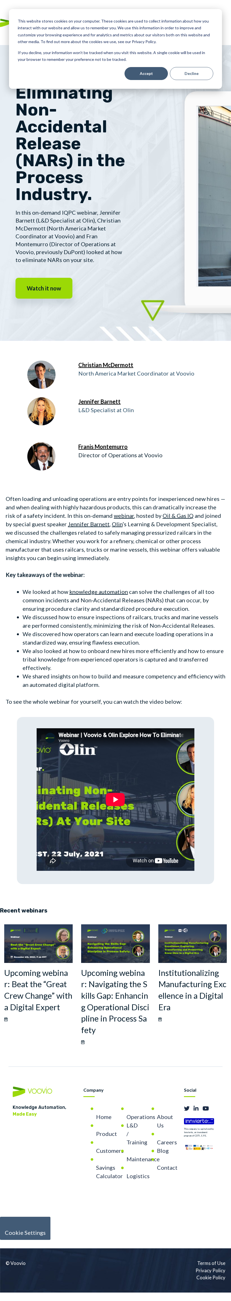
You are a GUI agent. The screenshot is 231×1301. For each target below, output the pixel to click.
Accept (146, 73)
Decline (192, 73)
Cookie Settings (25, 1232)
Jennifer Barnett (89, 524)
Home (104, 1116)
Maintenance (143, 1159)
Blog (163, 1150)
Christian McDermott (105, 364)
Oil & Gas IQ (178, 515)
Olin (117, 524)
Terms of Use (211, 1263)
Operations (140, 1116)
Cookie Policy (210, 1277)
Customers (110, 1150)
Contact (167, 1167)
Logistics (138, 1176)
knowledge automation (98, 591)
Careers (167, 1142)
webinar (124, 515)
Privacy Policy (210, 1270)
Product (106, 1133)
